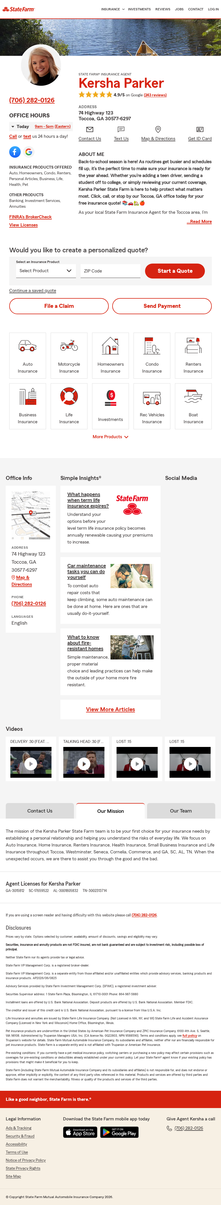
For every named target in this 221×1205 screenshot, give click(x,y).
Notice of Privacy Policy (26, 1160)
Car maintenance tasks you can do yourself (86, 571)
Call (13, 136)
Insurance (110, 9)
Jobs (179, 9)
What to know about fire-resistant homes (85, 642)
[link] (18, 9)
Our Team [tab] (181, 810)
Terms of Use (17, 1152)
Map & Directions (22, 581)
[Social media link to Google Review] (29, 152)
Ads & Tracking (18, 1128)
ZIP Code (93, 271)
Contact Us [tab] (39, 810)
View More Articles (110, 709)
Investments (139, 9)
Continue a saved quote (32, 290)
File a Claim (59, 306)
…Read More (199, 221)
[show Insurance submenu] (122, 9)
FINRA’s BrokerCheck (30, 217)
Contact (195, 9)
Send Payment (162, 306)
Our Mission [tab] (110, 811)
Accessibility (16, 1144)
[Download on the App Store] (80, 1132)
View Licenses (23, 225)
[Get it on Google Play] (119, 1132)
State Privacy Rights (23, 1168)
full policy (189, 1035)
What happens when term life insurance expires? (88, 500)
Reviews (162, 9)
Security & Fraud (20, 1136)
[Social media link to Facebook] (15, 152)
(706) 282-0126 (32, 100)
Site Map (13, 1177)
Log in (213, 9)
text (27, 136)
